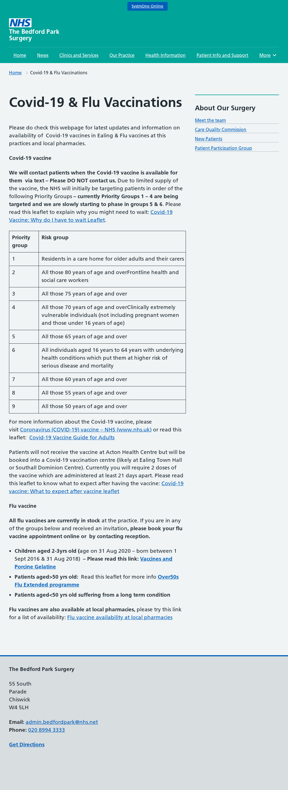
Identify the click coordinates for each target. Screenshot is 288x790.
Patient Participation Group (223, 148)
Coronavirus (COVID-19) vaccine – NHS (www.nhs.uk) (86, 429)
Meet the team (210, 120)
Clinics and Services (78, 55)
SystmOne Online (147, 6)
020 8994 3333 (46, 730)
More (266, 55)
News (42, 55)
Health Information (165, 55)
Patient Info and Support (222, 55)
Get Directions (26, 744)
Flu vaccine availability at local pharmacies (119, 617)
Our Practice (121, 55)
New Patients (208, 139)
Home (20, 55)
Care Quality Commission (220, 129)
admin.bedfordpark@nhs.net (62, 722)
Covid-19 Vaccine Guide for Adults (71, 437)
